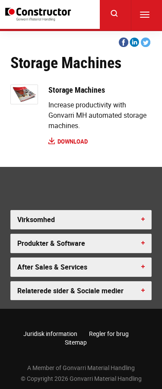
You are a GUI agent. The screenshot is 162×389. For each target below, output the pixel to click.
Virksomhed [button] (36, 219)
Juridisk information (50, 333)
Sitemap (76, 342)
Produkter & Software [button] (51, 243)
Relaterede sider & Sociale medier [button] (70, 290)
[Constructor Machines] (39, 14)
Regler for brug (109, 333)
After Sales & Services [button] (52, 267)
